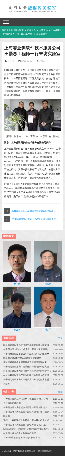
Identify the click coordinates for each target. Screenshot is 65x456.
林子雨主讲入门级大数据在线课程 (19, 433)
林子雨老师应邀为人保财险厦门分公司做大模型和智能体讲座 (27, 379)
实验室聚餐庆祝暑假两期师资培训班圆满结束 (25, 362)
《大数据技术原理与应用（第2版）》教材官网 (25, 399)
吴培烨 (6, 384)
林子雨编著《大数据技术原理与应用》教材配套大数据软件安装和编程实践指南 (27, 411)
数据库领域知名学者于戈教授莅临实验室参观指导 (36, 219)
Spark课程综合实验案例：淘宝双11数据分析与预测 (27, 429)
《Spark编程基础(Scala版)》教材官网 (21, 437)
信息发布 (31, 30)
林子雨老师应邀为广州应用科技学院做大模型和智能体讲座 (27, 375)
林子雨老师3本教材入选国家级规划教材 (22, 358)
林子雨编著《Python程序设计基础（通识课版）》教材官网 (27, 349)
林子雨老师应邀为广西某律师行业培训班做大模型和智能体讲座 (27, 366)
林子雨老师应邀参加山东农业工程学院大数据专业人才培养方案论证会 (27, 353)
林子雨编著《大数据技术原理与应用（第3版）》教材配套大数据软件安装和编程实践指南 (27, 424)
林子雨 (6, 416)
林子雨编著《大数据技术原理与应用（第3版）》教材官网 (27, 407)
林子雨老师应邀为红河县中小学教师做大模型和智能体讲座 (27, 345)
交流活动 (43, 30)
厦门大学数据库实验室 (13, 30)
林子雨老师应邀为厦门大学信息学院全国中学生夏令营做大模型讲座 (27, 371)
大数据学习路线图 (12, 403)
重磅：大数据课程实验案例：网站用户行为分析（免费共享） (27, 420)
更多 (60, 338)
